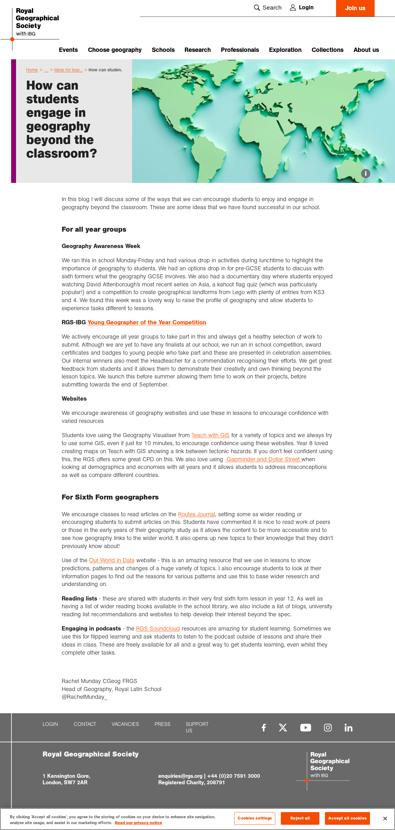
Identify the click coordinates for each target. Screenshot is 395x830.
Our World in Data (112, 560)
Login (306, 7)
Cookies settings (255, 818)
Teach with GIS (211, 435)
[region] (197, 819)
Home (32, 70)
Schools (163, 50)
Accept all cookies (347, 818)
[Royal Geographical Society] (40, 30)
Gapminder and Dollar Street (263, 459)
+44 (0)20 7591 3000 (233, 776)
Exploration (285, 50)
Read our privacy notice (138, 823)
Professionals (240, 50)
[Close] (385, 818)
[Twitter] (283, 727)
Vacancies (125, 724)
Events (68, 50)
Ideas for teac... (68, 70)
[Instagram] (328, 727)
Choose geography (115, 50)
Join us (355, 8)
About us (366, 50)
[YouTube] (305, 727)
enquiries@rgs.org (180, 776)
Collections (327, 50)
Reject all (300, 818)
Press (162, 724)
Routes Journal (196, 514)
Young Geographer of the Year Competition (147, 322)
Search (272, 7)
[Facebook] (264, 727)
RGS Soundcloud (158, 628)
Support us (197, 727)
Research (198, 50)
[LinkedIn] (348, 727)
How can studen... (107, 70)
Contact (85, 724)
